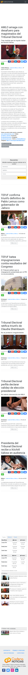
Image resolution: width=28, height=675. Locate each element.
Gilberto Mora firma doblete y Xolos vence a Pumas (17, 632)
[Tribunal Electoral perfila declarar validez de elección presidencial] (25, 413)
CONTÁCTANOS (20, 653)
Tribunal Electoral (5, 146)
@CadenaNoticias (20, 139)
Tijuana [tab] (4, 537)
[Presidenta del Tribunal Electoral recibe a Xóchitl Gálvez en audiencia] (25, 472)
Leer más (15, 243)
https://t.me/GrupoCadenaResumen (15, 140)
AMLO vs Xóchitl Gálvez (6, 143)
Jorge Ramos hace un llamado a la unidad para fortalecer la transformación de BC (18, 584)
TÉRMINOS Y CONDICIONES (18, 650)
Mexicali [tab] (10, 537)
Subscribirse (22, 177)
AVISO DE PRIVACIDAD (9, 653)
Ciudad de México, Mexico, (16, 67)
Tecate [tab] (15, 537)
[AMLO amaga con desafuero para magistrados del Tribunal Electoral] (25, 61)
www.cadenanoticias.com (7, 134)
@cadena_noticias (5, 135)
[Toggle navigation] (25, 1)
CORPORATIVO (6, 650)
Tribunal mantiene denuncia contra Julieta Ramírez (18, 577)
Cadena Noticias (8, 2)
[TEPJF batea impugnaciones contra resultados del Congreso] (25, 293)
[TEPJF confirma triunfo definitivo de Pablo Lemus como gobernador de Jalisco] (25, 227)
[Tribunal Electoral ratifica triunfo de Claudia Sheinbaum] (25, 351)
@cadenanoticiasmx (6, 137)
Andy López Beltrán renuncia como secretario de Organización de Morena (18, 597)
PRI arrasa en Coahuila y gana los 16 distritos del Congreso (18, 589)
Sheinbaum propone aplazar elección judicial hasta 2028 (17, 602)
